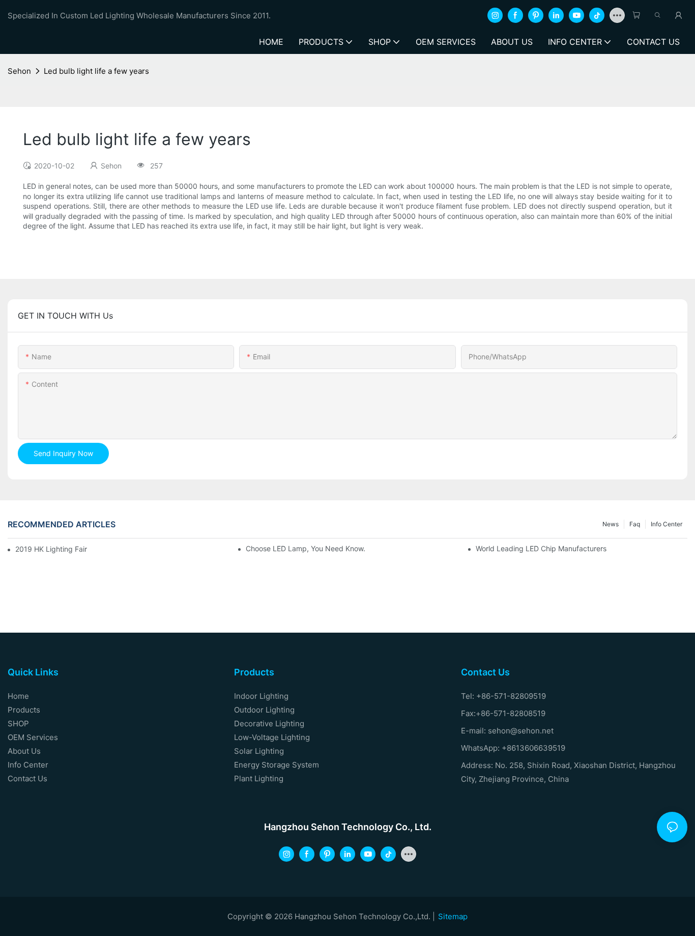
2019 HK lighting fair (51, 549)
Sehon (19, 71)
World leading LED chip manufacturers (541, 548)
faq (634, 524)
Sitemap (453, 916)
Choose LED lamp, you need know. (305, 548)
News (610, 524)
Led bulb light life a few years (96, 71)
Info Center (666, 524)
